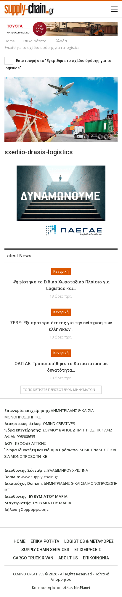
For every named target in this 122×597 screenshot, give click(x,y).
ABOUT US (68, 558)
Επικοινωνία (96, 558)
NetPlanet (82, 587)
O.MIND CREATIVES (28, 574)
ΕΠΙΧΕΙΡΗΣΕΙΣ (87, 549)
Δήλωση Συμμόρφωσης (26, 509)
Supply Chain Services (45, 549)
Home (19, 541)
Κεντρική (61, 271)
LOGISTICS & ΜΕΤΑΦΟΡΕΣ (89, 541)
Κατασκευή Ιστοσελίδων (53, 587)
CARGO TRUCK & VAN (33, 558)
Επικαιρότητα (44, 541)
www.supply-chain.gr (39, 476)
